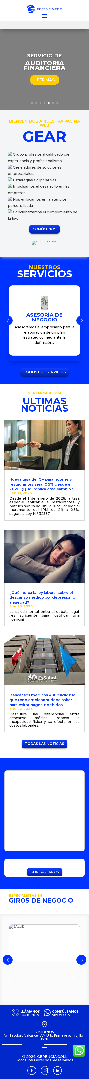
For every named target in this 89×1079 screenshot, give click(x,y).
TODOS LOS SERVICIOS (45, 372)
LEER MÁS (44, 80)
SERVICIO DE (44, 56)
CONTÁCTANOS (44, 872)
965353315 (65, 1013)
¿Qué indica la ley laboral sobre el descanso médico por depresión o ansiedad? (42, 597)
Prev (8, 320)
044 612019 (30, 1013)
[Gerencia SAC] (44, 240)
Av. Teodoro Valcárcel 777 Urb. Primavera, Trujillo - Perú (44, 1035)
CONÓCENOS (44, 229)
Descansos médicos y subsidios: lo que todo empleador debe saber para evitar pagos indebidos (42, 700)
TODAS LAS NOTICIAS (44, 744)
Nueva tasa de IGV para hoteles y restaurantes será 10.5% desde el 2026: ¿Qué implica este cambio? (41, 484)
